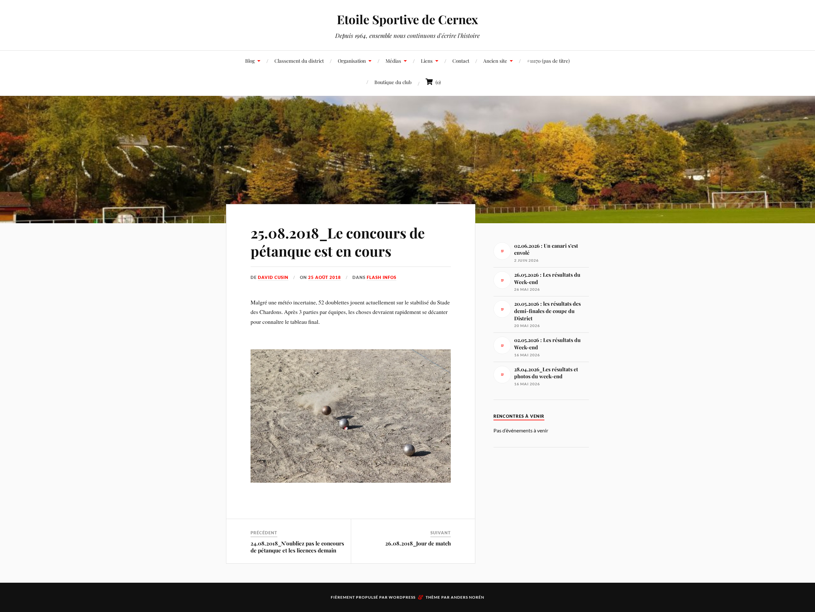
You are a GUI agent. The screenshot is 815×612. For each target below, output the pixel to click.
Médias (393, 60)
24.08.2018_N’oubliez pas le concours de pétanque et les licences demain (297, 547)
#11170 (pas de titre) (548, 60)
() (437, 82)
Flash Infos (381, 277)
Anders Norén (467, 597)
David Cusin (273, 277)
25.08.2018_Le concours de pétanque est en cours (338, 241)
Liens (427, 60)
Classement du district (299, 60)
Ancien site (495, 60)
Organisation (352, 60)
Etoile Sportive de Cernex (407, 19)
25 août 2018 (324, 277)
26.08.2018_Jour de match (418, 543)
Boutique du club (393, 82)
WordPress (402, 597)
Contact (460, 60)
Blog (250, 60)
